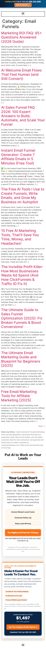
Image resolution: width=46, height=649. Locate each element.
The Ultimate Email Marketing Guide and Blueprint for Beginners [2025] (20, 359)
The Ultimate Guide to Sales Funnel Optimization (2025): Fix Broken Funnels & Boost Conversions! (21, 318)
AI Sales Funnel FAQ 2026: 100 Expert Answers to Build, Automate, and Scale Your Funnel (23, 116)
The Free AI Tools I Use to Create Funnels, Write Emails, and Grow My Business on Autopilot (22, 195)
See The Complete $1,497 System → (23, 627)
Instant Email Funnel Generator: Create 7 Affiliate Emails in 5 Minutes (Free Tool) (18, 156)
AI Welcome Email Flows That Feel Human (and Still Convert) (21, 74)
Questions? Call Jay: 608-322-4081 (23, 632)
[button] (23, 13)
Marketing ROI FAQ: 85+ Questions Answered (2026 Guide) (21, 37)
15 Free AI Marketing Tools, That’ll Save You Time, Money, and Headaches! (20, 236)
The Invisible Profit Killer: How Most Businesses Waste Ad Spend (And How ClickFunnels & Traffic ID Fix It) (22, 275)
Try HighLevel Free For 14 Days (23, 532)
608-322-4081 (35, 1)
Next (42, 426)
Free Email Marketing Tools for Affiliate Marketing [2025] (19, 395)
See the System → (23, 5)
